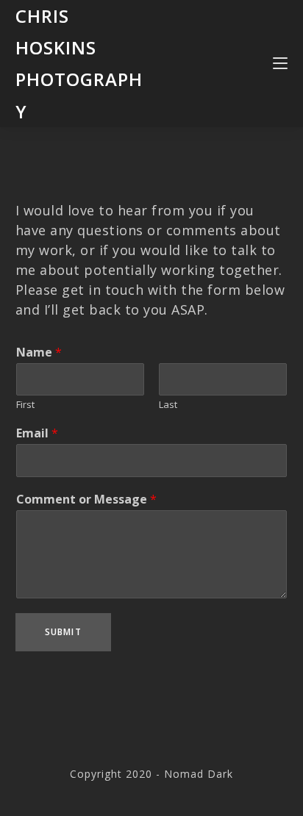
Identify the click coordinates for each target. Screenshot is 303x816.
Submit (63, 632)
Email (37, 433)
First (25, 404)
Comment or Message (86, 499)
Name (39, 352)
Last (168, 404)
